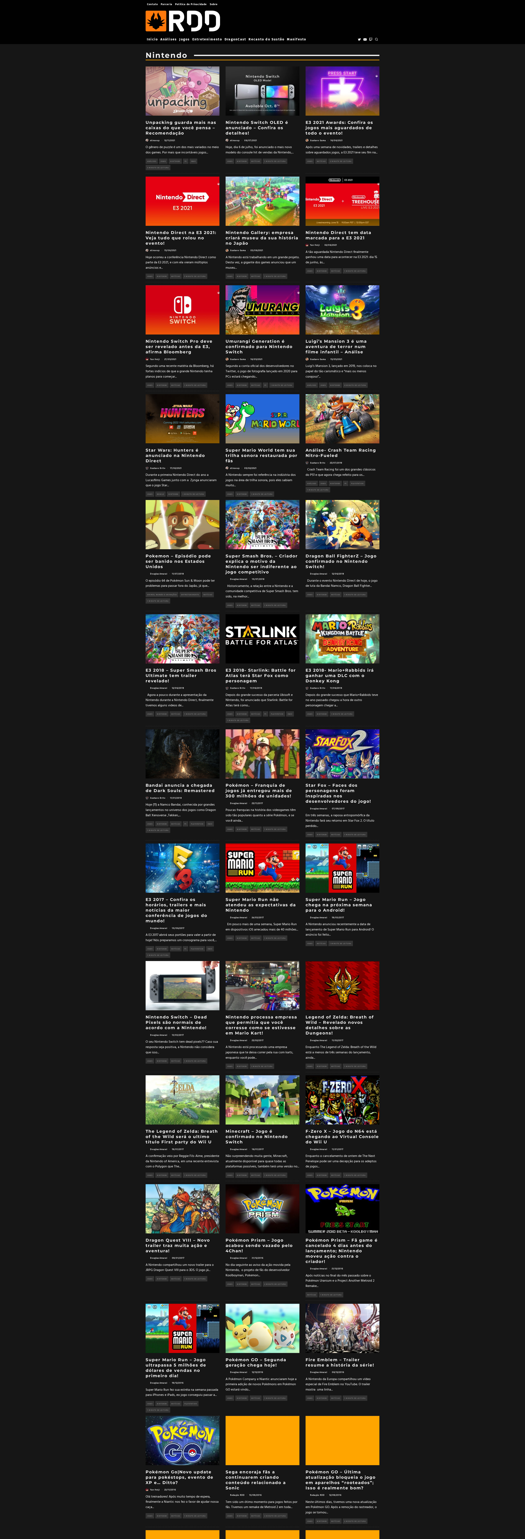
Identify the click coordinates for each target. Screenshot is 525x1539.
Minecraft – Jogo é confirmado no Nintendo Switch (257, 1136)
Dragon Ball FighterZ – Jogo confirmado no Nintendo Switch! (341, 561)
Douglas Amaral (158, 573)
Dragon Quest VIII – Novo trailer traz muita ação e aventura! (178, 1245)
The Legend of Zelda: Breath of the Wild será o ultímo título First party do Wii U (182, 1136)
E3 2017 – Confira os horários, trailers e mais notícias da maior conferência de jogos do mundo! (176, 910)
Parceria (166, 4)
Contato (152, 4)
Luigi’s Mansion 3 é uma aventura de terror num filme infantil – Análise (336, 346)
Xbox (193, 161)
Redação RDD (237, 1495)
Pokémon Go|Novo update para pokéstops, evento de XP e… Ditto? (179, 1477)
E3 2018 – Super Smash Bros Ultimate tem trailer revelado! (181, 675)
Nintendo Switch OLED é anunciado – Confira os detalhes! (257, 128)
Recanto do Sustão (266, 39)
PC (186, 161)
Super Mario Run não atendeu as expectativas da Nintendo (261, 905)
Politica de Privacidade (191, 4)
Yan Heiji (315, 245)
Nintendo (175, 161)
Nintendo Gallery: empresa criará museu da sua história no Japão (262, 238)
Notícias (255, 161)
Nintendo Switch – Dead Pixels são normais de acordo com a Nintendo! (176, 1022)
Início (152, 39)
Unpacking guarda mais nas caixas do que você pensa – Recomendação (181, 128)
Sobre (214, 4)
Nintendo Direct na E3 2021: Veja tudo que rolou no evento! (181, 238)
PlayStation (357, 483)
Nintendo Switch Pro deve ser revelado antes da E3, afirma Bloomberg (179, 346)
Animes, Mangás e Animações (162, 595)
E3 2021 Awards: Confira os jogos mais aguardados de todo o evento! (339, 128)
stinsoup (155, 140)
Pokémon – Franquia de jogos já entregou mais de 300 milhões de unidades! (259, 790)
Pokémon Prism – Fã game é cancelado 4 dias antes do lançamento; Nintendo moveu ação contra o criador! (342, 1251)
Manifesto (296, 39)
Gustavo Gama (318, 140)
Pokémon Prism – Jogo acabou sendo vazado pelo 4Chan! (259, 1245)
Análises (168, 39)
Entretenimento (207, 39)
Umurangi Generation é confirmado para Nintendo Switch (259, 346)
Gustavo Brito (157, 468)
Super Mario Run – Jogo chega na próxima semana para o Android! (339, 905)
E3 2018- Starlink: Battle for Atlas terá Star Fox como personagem (261, 675)
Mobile (160, 494)
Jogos (184, 39)
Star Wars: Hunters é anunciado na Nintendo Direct (175, 455)
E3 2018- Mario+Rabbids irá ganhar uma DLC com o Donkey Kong (340, 675)
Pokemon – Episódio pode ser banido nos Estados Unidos (178, 561)
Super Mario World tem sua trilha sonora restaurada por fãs (262, 455)
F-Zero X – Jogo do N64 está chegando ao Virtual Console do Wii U (342, 1136)
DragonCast (235, 39)
